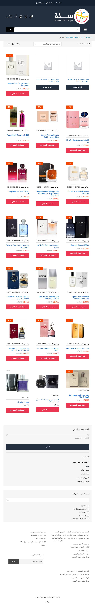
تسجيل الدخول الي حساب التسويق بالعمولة (74, 574)
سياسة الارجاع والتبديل (81, 554)
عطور (87, 466)
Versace (84, 512)
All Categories (80, 463)
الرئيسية (59, 3)
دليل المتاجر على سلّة (38, 535)
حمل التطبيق (40, 3)
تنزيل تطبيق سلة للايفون (81, 581)
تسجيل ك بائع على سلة (38, 532)
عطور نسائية (85, 474)
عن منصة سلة (41, 538)
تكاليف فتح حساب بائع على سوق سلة (33, 542)
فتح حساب (8, 17)
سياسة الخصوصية (83, 550)
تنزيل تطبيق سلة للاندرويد (80, 557)
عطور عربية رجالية (83, 478)
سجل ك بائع (50, 3)
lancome (83, 515)
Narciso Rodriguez (80, 519)
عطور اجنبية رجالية (82, 481)
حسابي (43, 545)
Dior (84, 506)
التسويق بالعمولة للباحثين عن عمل (77, 571)
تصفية (48, 447)
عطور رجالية (85, 470)
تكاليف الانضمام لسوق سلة (80, 547)
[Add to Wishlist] (75, 75)
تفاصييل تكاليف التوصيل (81, 544)
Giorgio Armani (81, 509)
